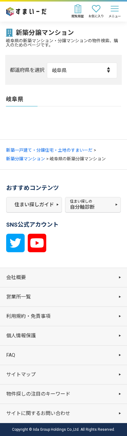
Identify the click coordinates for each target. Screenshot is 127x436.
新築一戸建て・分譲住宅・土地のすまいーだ (49, 150)
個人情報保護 (21, 336)
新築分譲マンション (25, 158)
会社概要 (16, 277)
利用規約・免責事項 (28, 316)
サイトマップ (21, 374)
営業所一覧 (18, 297)
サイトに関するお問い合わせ (38, 413)
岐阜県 (59, 70)
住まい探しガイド (34, 205)
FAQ (10, 355)
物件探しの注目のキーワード (38, 394)
